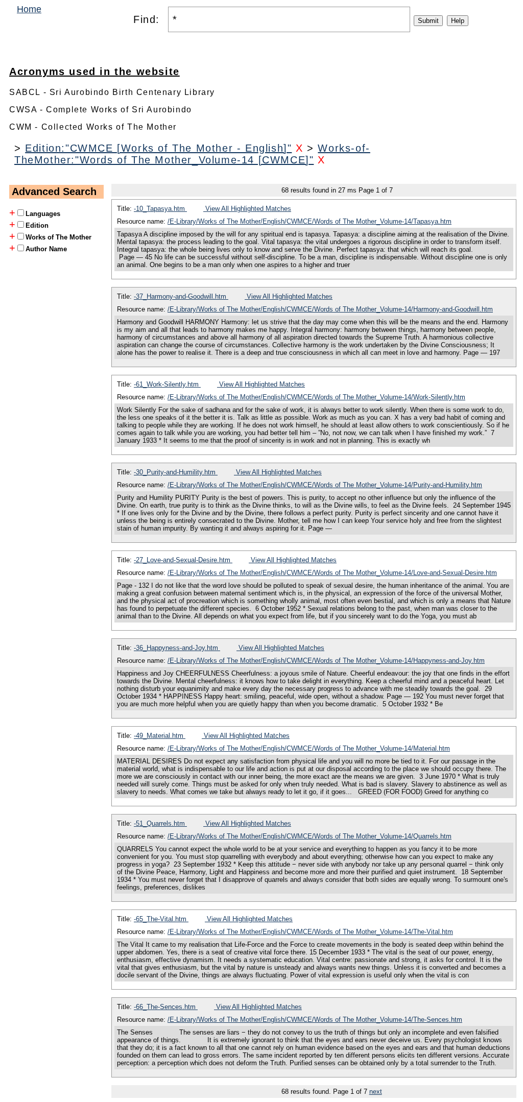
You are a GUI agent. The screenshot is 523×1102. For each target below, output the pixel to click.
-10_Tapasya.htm (160, 208)
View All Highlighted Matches (247, 208)
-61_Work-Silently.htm (167, 384)
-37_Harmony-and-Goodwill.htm (181, 296)
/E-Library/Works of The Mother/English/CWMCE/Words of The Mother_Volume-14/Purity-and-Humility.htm (325, 485)
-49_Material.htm (159, 735)
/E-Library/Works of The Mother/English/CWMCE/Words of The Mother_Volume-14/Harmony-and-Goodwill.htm (330, 309)
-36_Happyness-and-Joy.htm (177, 648)
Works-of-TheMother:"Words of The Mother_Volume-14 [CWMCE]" (192, 153)
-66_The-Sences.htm (166, 1007)
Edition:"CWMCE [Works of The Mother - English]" (158, 148)
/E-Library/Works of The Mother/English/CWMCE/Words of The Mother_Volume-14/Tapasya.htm (309, 221)
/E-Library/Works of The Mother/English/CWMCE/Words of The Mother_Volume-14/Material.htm (309, 748)
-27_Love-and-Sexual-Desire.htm (183, 560)
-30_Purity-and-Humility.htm (176, 472)
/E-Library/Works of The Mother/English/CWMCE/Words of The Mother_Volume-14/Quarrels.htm (309, 836)
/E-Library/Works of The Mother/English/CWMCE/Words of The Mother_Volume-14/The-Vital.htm (310, 932)
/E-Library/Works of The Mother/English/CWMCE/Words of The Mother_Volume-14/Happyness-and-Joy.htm (326, 660)
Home (29, 9)
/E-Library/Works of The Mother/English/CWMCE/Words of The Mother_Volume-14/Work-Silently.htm (316, 397)
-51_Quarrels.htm (160, 823)
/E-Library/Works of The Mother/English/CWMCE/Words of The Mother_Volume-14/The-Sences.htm (315, 1019)
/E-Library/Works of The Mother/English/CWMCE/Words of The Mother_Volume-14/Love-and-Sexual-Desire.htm (332, 573)
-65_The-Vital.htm (161, 919)
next (375, 1091)
